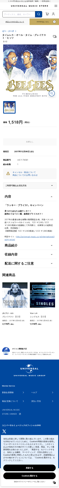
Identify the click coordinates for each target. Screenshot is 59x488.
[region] (15, 22)
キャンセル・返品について (24, 172)
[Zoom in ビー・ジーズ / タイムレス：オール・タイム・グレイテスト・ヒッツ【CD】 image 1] (52, 93)
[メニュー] (55, 5)
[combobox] (22, 14)
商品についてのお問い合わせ (25, 175)
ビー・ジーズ (8, 31)
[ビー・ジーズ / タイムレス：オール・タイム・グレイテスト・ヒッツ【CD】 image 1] (30, 71)
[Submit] (38, 14)
